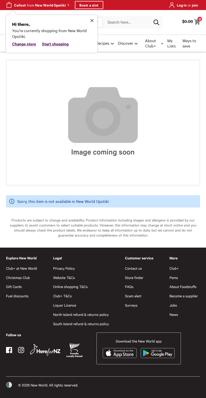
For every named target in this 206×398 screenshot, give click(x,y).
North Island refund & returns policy (81, 314)
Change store (24, 43)
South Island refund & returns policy (81, 323)
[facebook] (9, 350)
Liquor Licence (64, 305)
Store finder (134, 277)
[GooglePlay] (158, 353)
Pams (173, 277)
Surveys (131, 305)
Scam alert (133, 296)
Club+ (174, 268)
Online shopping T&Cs (70, 286)
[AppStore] (120, 353)
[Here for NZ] (45, 350)
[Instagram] (21, 350)
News (173, 314)
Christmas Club (18, 277)
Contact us (133, 268)
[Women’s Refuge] (9, 385)
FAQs (129, 286)
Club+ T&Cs (62, 296)
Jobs (173, 305)
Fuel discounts (17, 296)
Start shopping (55, 43)
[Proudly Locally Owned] (74, 350)
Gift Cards (14, 286)
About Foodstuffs (182, 286)
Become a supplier (183, 296)
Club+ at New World (21, 268)
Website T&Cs (64, 277)
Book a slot (89, 5)
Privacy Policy (64, 268)
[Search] (156, 22)
